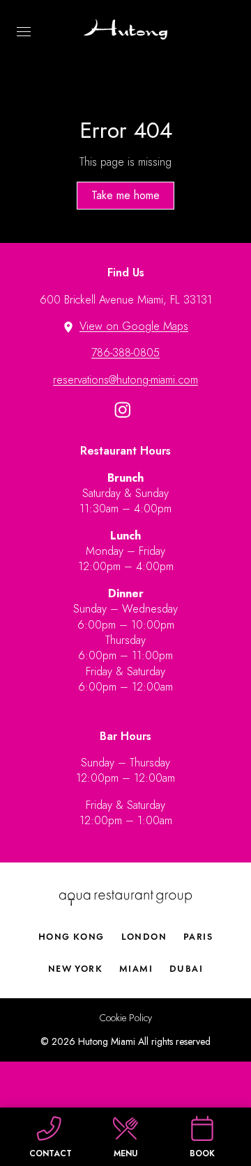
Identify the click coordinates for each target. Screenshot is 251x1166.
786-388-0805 (125, 353)
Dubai (186, 969)
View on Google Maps (133, 326)
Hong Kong (71, 937)
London (144, 937)
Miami (136, 969)
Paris (198, 937)
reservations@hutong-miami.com (125, 380)
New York (75, 969)
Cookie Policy (126, 1018)
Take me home (125, 195)
